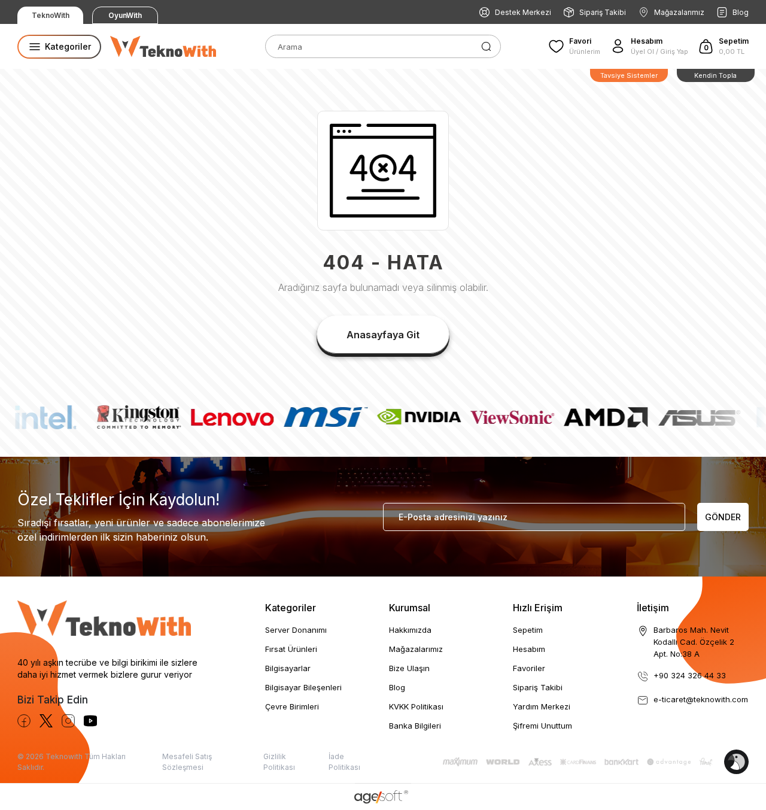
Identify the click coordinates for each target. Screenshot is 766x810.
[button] (723, 46)
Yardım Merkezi (541, 706)
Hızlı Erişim (538, 608)
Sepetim (528, 630)
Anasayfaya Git (383, 335)
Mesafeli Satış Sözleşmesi (187, 762)
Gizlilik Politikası (279, 762)
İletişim (653, 608)
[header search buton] (486, 45)
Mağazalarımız (679, 12)
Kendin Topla (715, 75)
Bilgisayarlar (288, 668)
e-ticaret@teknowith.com (700, 699)
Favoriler (529, 668)
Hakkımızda (410, 630)
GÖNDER (723, 517)
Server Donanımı (296, 630)
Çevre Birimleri (292, 706)
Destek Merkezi (523, 12)
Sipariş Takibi (602, 12)
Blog (740, 12)
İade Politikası (344, 762)
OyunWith (125, 15)
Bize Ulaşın (409, 668)
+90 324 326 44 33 (689, 675)
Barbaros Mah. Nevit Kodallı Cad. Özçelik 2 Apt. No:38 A (693, 642)
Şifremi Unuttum (542, 725)
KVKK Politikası (416, 706)
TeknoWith (50, 15)
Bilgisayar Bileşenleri (303, 687)
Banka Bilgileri (415, 725)
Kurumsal (409, 608)
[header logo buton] (163, 46)
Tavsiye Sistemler (629, 75)
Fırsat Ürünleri (291, 649)
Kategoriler (290, 608)
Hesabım (529, 649)
